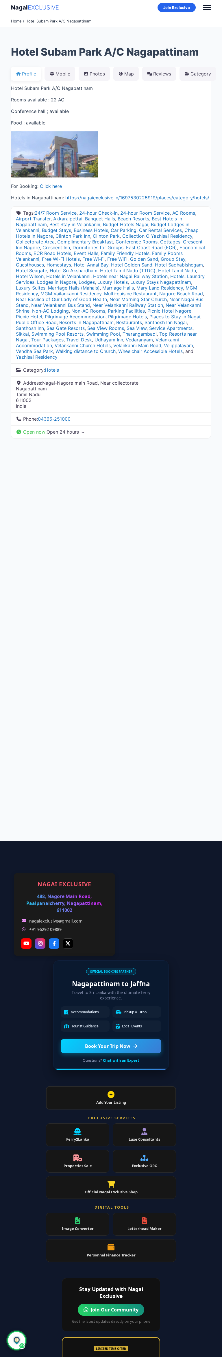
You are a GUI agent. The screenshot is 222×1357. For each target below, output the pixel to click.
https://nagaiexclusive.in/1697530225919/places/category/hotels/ (137, 198)
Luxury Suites (30, 288)
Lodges (87, 282)
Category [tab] (200, 74)
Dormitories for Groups (98, 247)
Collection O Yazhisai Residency (157, 236)
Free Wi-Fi (93, 259)
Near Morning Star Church (138, 299)
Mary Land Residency (159, 288)
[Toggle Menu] (207, 7)
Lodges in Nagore (56, 282)
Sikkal (22, 334)
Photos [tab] (97, 74)
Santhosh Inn (30, 328)
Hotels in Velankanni (68, 276)
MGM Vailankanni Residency (70, 293)
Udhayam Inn (109, 340)
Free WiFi (117, 259)
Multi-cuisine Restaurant (130, 293)
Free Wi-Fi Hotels (61, 259)
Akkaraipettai (67, 219)
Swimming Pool (103, 334)
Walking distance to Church (86, 351)
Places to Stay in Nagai (174, 317)
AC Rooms (183, 213)
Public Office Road (36, 322)
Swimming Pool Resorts (58, 334)
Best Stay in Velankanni (74, 224)
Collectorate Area (35, 242)
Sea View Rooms (105, 328)
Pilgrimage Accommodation (75, 317)
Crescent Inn (56, 247)
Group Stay (173, 259)
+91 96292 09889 (45, 929)
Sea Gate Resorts (66, 328)
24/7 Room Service (56, 213)
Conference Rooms (137, 242)
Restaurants (129, 322)
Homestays (59, 265)
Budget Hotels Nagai (125, 224)
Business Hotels (91, 230)
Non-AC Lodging (50, 311)
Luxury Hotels (112, 282)
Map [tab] (129, 74)
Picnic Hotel (29, 317)
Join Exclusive (176, 7)
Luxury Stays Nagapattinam (160, 282)
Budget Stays (56, 230)
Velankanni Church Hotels (83, 345)
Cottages (170, 242)
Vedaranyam (139, 340)
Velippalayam (178, 345)
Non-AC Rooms (88, 311)
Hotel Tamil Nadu (177, 270)
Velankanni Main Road (137, 345)
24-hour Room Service (145, 213)
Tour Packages (47, 340)
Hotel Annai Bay (91, 265)
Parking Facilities (126, 311)
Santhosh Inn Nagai (166, 322)
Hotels (177, 276)
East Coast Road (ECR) (151, 247)
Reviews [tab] (162, 74)
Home (16, 21)
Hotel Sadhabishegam (179, 265)
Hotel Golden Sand (131, 265)
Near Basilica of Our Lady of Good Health (61, 299)
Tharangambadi (140, 334)
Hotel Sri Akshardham (73, 270)
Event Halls (86, 253)
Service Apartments (171, 328)
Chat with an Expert (121, 1060)
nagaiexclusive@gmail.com (55, 921)
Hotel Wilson (30, 276)
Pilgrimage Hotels (127, 317)
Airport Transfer (33, 219)
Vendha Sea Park (34, 351)
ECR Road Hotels (52, 253)
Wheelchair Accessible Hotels (150, 351)
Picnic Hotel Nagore (169, 311)
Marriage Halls (118, 288)
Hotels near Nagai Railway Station (130, 276)
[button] (111, 432)
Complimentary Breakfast (85, 242)
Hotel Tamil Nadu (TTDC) (128, 270)
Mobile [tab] (63, 74)
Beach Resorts (133, 219)
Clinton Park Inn (73, 236)
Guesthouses (30, 265)
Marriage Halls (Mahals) (74, 288)
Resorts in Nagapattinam (86, 322)
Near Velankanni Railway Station (127, 305)
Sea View (137, 328)
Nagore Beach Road (181, 293)
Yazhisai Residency (37, 357)
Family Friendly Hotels (125, 253)
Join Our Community (114, 1310)
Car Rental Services (160, 230)
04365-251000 (54, 419)
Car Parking (123, 230)
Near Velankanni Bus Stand (60, 305)
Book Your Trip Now (107, 1046)
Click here (51, 186)
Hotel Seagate (31, 270)
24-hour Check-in (98, 213)
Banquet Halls (100, 219)
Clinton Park (106, 236)
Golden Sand (144, 259)
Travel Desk (79, 340)
